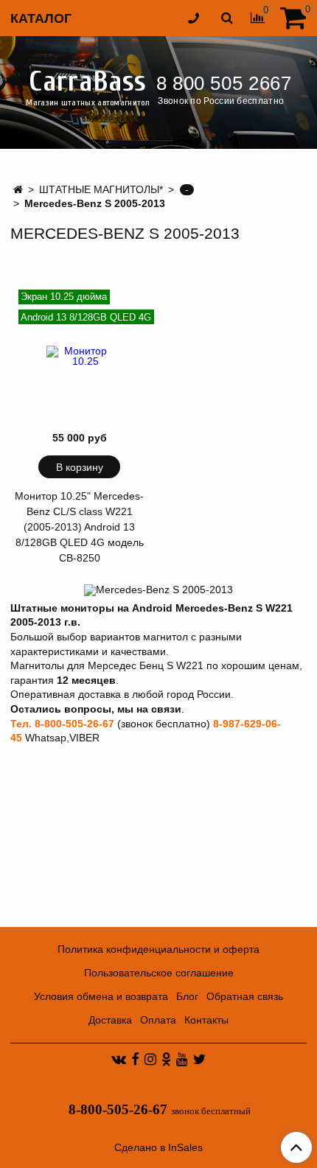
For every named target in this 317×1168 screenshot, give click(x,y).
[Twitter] (199, 1059)
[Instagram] (150, 1059)
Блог (187, 996)
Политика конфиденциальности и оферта (158, 949)
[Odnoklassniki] (166, 1059)
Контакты (206, 1020)
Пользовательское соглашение (159, 973)
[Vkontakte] (118, 1059)
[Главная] (18, 189)
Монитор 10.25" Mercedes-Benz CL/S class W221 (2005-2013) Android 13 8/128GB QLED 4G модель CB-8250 (79, 527)
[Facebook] (135, 1059)
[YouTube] (182, 1059)
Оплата (158, 1020)
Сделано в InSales (158, 1147)
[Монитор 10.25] (79, 356)
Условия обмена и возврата (101, 996)
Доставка (110, 1020)
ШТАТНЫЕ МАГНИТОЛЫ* (101, 189)
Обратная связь (244, 996)
